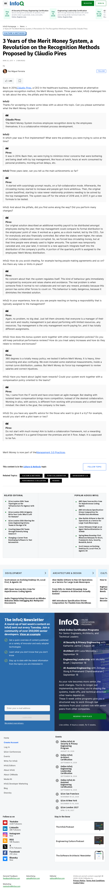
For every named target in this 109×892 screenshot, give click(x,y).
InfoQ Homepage (9, 26)
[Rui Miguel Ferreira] (5, 71)
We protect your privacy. (14, 723)
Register (88, 3)
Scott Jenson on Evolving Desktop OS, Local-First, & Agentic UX (89, 548)
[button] (27, 718)
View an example (30, 634)
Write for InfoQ (10, 761)
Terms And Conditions (95, 880)
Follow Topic (94, 467)
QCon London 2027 (69, 807)
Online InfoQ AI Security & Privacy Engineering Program (69, 745)
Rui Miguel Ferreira (16, 71)
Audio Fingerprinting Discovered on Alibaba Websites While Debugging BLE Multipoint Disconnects (25, 600)
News (22, 26)
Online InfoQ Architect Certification (66, 757)
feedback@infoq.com (11, 878)
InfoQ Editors (9, 765)
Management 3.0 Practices (50, 452)
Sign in (101, 3)
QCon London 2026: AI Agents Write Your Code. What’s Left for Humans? (20, 514)
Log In (7, 747)
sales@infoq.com (33, 878)
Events (7, 756)
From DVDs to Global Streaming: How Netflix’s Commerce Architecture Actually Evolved (71, 591)
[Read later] (19, 81)
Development (13, 573)
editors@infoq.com (57, 878)
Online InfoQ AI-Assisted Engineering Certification (68, 783)
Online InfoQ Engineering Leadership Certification (66, 770)
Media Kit (8, 779)
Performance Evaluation (34, 481)
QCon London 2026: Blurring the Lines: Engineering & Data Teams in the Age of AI (21, 523)
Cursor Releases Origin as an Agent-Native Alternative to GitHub (90, 529)
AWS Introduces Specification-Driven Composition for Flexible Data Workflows (91, 512)
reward (55, 481)
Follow (101, 71)
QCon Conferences (12, 752)
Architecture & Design (67, 573)
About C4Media (11, 774)
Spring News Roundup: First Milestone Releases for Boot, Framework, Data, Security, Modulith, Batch (91, 539)
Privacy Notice (79, 880)
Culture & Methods (14, 33)
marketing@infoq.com (11, 886)
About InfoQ (9, 770)
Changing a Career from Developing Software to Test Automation (20, 540)
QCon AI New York (69, 801)
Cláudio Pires (24, 87)
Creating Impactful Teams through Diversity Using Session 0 (18, 531)
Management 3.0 (80, 476)
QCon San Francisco (70, 794)
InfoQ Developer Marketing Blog (16, 786)
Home (6, 738)
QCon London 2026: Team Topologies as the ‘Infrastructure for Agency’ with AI (21, 504)
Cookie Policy (78, 883)
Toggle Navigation (5, 3)
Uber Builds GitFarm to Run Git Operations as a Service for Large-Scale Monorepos (91, 520)
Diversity (7, 793)
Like (10, 81)
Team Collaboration (56, 476)
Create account (11, 742)
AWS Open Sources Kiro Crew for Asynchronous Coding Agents (90, 503)
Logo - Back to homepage (17, 3)
